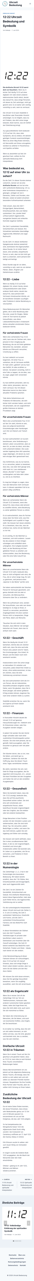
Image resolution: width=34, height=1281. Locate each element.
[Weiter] (28, 1223)
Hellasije (7, 30)
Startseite (12, 1255)
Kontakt (23, 1265)
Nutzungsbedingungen (17, 1262)
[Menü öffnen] (30, 3)
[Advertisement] (17, 50)
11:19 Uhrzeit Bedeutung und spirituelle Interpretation (7, 1185)
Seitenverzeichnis (17, 1258)
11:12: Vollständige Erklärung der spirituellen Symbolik (15, 1228)
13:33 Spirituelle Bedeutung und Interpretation (26, 1184)
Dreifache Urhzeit (9, 13)
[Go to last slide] (5, 1223)
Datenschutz (13, 1265)
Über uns (21, 1255)
